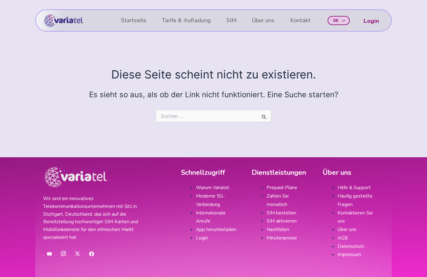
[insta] (63, 254)
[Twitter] (77, 254)
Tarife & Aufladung (186, 20)
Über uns (263, 20)
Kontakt (300, 20)
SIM (231, 20)
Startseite (133, 20)
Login (371, 21)
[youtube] (49, 254)
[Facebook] (91, 254)
